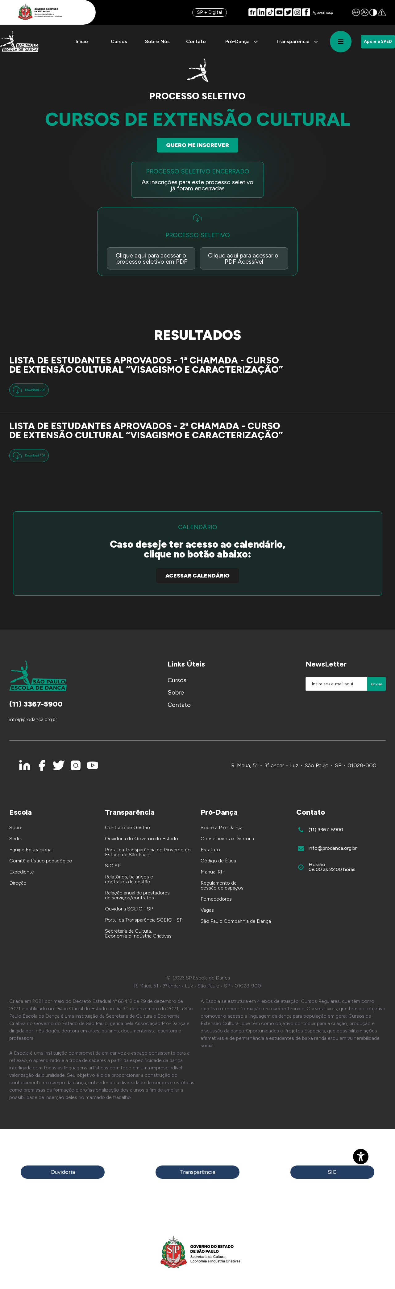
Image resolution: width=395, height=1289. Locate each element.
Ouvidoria (63, 1172)
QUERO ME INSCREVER (197, 145)
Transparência (197, 1172)
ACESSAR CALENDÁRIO (197, 575)
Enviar (376, 684)
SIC (332, 1172)
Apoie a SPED (378, 41)
